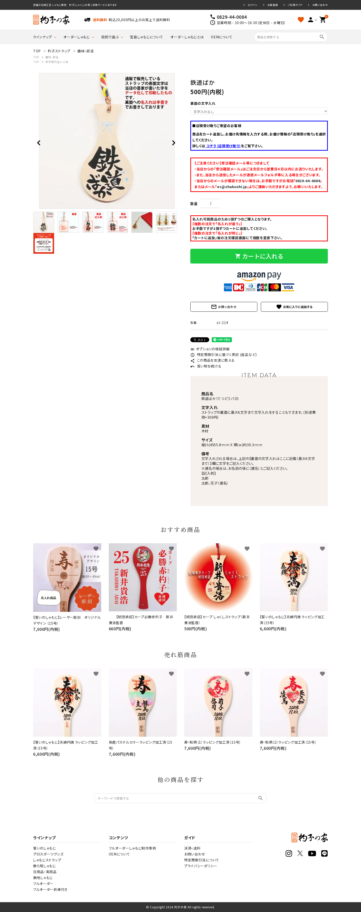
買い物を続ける (206, 366)
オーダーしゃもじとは (187, 36)
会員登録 (272, 5)
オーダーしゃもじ (76, 36)
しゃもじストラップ (47, 859)
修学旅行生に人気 (57, 62)
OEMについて (221, 36)
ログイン (253, 5)
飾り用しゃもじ (44, 865)
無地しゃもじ (43, 877)
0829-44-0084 (307, 180)
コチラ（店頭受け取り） (223, 145)
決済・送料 (192, 848)
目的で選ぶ (110, 36)
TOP (36, 57)
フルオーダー (43, 883)
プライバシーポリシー (200, 865)
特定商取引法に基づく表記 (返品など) (223, 354)
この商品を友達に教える (212, 360)
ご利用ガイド (295, 5)
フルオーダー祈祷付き (50, 889)
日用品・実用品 (45, 871)
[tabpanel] (106, 141)
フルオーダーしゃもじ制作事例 (132, 848)
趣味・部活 (52, 57)
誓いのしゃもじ (44, 848)
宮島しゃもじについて (146, 36)
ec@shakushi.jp (232, 186)
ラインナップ (42, 36)
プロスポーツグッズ (48, 854)
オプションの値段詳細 (210, 348)
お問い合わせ (320, 5)
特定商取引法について (201, 859)
